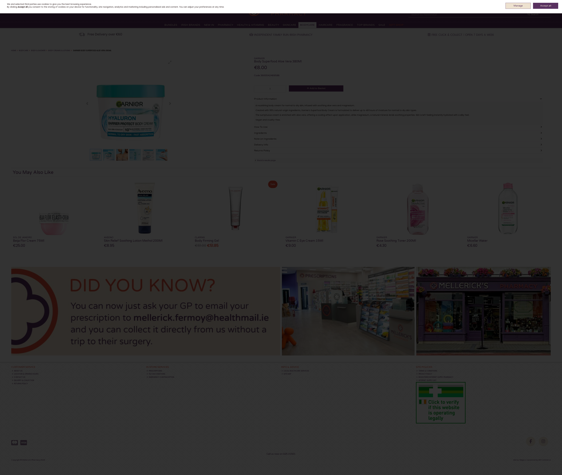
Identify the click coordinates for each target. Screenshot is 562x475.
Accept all (545, 5)
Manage (518, 5)
